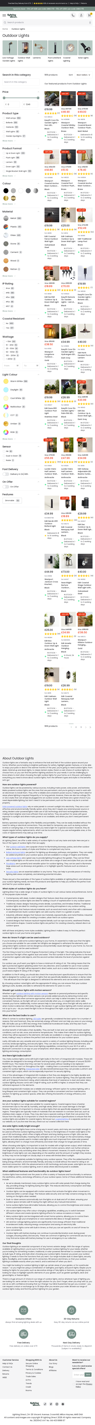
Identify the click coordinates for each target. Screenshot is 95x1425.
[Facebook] (50, 1404)
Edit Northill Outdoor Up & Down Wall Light (52, 299)
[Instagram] (56, 1404)
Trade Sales (31, 1376)
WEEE (4, 1377)
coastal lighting (62, 1119)
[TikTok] (45, 1404)
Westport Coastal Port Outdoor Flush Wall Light (67, 184)
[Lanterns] (40, 47)
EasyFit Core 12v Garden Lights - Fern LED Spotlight (52, 124)
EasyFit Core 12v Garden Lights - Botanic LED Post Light (85, 298)
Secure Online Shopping (32, 1364)
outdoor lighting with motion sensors (32, 993)
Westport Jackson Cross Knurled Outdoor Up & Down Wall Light (52, 584)
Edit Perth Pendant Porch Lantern (84, 355)
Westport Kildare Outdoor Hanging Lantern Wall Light (85, 645)
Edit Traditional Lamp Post (84, 240)
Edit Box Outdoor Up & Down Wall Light (52, 643)
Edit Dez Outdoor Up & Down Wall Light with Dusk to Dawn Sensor (85, 416)
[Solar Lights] (85, 47)
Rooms (29, 1390)
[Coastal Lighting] (70, 47)
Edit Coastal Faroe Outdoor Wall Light (51, 239)
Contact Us (7, 1367)
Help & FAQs (7, 1363)
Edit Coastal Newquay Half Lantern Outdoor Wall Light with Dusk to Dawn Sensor (68, 702)
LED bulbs (37, 1018)
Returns (5, 1374)
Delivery (5, 1370)
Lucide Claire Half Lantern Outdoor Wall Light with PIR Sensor (51, 474)
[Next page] (86, 727)
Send (88, 1374)
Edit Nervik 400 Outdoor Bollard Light (51, 523)
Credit (28, 1387)
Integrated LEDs (32, 1069)
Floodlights (10, 863)
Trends (29, 1383)
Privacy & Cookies (33, 1373)
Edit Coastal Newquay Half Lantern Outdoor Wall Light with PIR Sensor (67, 533)
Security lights (12, 871)
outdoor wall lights (18, 846)
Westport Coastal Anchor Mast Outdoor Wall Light (52, 185)
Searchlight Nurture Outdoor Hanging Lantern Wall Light (66, 588)
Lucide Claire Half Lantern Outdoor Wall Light (67, 473)
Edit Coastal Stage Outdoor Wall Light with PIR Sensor (84, 586)
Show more (7, 141)
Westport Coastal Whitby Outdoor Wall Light (68, 126)
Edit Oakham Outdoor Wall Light (51, 699)
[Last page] (90, 727)
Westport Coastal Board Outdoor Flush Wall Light (84, 126)
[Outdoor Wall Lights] (25, 47)
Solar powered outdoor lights (14, 806)
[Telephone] (73, 15)
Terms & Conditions (34, 1369)
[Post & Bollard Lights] (55, 47)
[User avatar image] (81, 15)
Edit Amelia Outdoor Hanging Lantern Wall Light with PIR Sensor (67, 649)
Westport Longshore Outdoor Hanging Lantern (49, 357)
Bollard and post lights (15, 852)
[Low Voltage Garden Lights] (9, 47)
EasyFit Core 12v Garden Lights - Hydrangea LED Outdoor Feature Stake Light (68, 355)
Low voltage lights (14, 858)
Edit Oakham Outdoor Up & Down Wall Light (68, 239)
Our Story (53, 1363)
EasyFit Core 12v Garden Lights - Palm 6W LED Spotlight (68, 412)
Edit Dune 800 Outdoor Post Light (51, 411)
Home (5, 29)
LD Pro (28, 1380)
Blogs (51, 1367)
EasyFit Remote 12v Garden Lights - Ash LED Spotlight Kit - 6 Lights (68, 302)
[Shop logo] (12, 16)
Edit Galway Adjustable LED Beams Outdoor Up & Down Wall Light (85, 474)
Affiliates (53, 1370)
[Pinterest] (62, 1404)
